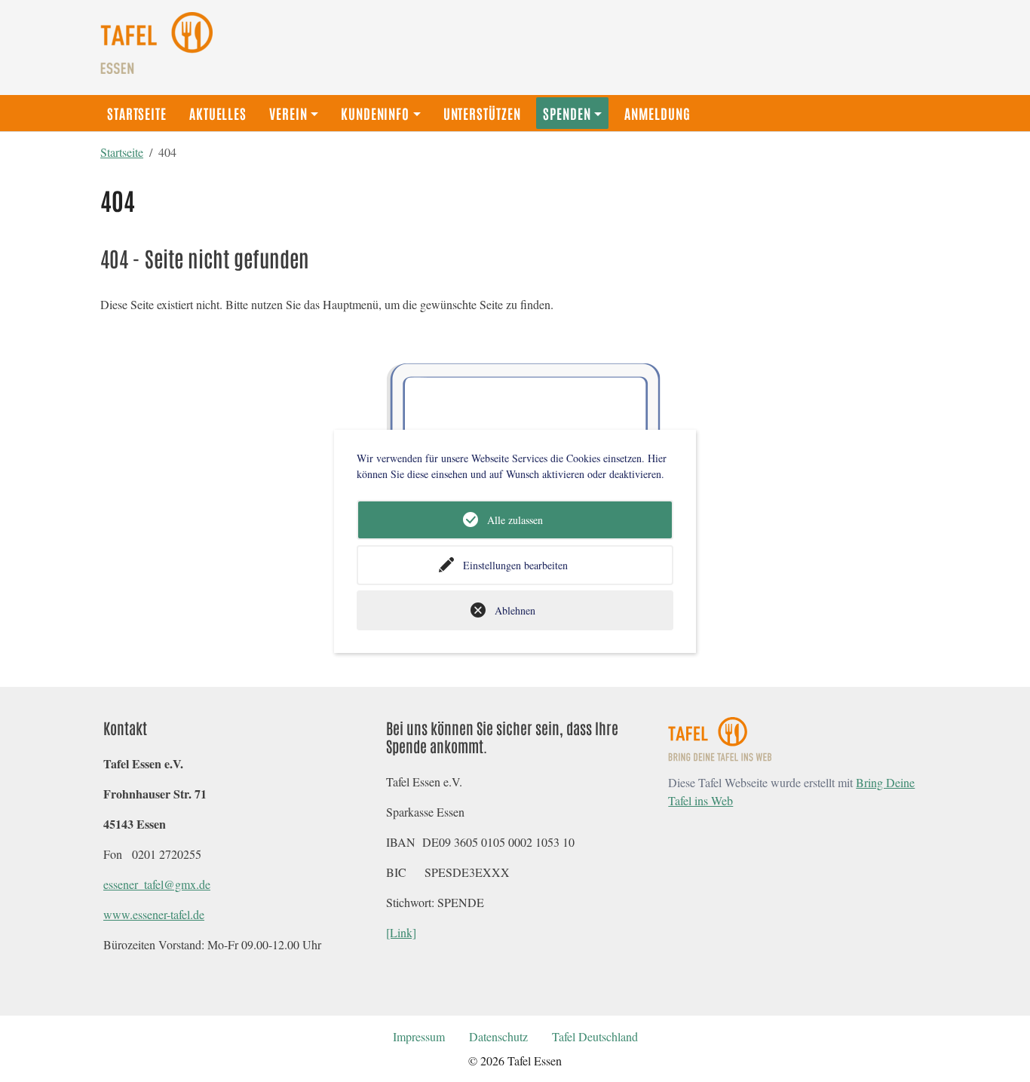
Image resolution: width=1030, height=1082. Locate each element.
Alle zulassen (515, 520)
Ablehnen (515, 610)
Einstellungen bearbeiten (515, 565)
